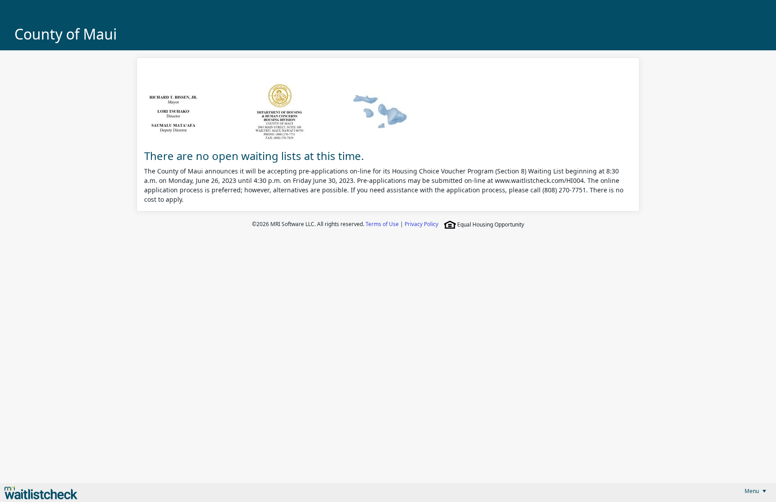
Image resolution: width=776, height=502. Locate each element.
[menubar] (755, 491)
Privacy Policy (421, 224)
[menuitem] (755, 491)
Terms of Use (382, 224)
